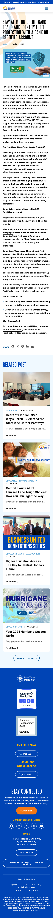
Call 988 (26, 774)
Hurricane (17, 626)
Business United (20, 553)
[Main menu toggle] (46, 8)
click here (26, 291)
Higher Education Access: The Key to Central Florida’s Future (25, 565)
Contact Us (26, 852)
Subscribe (27, 810)
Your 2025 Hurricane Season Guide (26, 633)
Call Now (44, 2)
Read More (11, 435)
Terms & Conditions (26, 878)
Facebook (7, 333)
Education (11, 410)
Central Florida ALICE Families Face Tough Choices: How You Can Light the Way (26, 492)
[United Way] (9, 8)
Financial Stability (27, 480)
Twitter (17, 333)
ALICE (14, 480)
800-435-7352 (17, 905)
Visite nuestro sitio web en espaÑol (27, 863)
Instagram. (41, 333)
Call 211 (26, 754)
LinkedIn (26, 333)
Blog (5, 43)
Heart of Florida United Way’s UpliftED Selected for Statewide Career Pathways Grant (25, 419)
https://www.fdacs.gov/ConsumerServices (20, 903)
